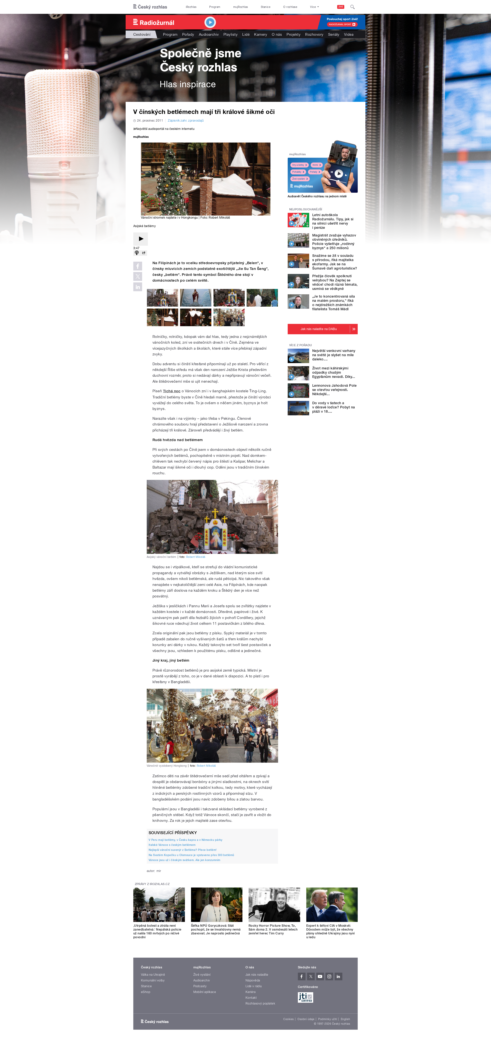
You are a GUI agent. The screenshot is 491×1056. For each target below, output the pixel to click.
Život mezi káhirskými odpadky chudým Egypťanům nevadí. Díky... (333, 372)
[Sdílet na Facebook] (137, 266)
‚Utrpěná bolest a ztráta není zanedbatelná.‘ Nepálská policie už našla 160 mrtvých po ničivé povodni (157, 931)
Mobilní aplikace (204, 992)
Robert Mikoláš (195, 556)
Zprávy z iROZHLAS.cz (152, 884)
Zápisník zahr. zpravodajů (186, 120)
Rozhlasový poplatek (260, 1003)
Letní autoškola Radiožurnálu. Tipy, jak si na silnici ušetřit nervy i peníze (332, 221)
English (345, 1019)
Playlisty (230, 34)
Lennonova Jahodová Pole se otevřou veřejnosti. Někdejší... (334, 389)
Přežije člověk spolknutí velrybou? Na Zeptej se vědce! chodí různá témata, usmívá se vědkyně (335, 282)
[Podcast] (136, 253)
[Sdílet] (143, 253)
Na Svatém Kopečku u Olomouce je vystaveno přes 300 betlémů (191, 855)
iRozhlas (191, 6)
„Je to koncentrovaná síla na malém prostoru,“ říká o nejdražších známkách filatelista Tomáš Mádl (333, 302)
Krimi (315, 165)
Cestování (141, 34)
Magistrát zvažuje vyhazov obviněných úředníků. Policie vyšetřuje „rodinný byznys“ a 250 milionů (334, 241)
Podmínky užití (327, 1019)
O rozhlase (290, 6)
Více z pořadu (300, 345)
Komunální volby (153, 980)
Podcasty (200, 986)
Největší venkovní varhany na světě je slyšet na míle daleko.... (333, 355)
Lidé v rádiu (254, 986)
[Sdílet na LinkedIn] (137, 286)
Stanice (265, 6)
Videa (348, 34)
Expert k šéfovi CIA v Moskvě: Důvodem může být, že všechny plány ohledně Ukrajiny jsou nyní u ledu (330, 931)
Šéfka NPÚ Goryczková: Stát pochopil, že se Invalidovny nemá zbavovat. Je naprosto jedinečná (216, 929)
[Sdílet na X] (137, 276)
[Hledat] (352, 7)
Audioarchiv (209, 34)
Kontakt (251, 998)
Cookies (288, 1019)
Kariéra (250, 992)
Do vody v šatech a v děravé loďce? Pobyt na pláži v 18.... (333, 407)
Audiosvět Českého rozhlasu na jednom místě (317, 196)
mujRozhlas (240, 6)
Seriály (333, 34)
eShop (145, 992)
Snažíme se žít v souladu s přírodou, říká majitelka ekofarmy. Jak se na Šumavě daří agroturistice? (334, 262)
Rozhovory (314, 34)
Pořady (188, 34)
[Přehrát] (140, 239)
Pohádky (296, 172)
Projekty (294, 34)
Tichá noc (171, 391)
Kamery (260, 34)
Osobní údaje (306, 1019)
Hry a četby (298, 165)
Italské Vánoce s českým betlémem (172, 844)
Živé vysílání (298, 179)
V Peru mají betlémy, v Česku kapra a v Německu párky (185, 839)
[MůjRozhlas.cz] (141, 137)
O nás (277, 34)
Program (214, 6)
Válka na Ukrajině (153, 974)
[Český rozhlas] (150, 7)
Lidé (246, 34)
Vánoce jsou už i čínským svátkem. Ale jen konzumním (184, 860)
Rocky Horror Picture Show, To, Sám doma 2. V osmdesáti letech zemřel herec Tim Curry (273, 929)
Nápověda (253, 980)
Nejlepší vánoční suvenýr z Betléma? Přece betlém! (183, 849)
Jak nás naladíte (257, 974)
